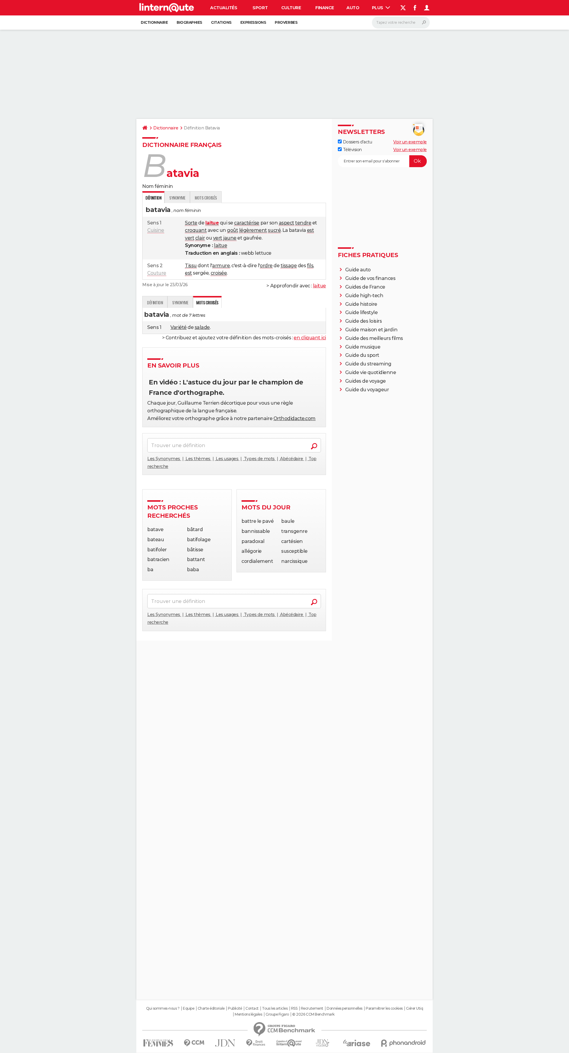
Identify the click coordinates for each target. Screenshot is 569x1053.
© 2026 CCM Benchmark (313, 1014)
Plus (378, 7)
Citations (221, 22)
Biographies (189, 22)
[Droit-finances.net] (255, 1043)
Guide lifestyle (361, 312)
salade (202, 327)
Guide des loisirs (363, 321)
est (310, 230)
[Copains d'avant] (289, 1043)
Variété (178, 327)
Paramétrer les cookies (384, 1008)
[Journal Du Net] (225, 1043)
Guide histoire (361, 304)
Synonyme (177, 197)
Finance (324, 7)
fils (310, 265)
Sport (260, 7)
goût (232, 230)
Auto (352, 7)
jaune (229, 238)
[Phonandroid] (403, 1043)
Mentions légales (248, 1014)
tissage (289, 265)
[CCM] (194, 1043)
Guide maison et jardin (371, 329)
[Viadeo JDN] (322, 1043)
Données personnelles (344, 1008)
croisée (219, 273)
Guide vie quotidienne (370, 372)
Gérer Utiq (414, 1008)
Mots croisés (206, 197)
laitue (220, 245)
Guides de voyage (365, 381)
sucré (274, 230)
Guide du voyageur (367, 389)
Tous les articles (274, 1008)
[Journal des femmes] (158, 1043)
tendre (303, 223)
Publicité (235, 1008)
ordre (266, 265)
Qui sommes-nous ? (163, 1008)
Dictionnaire (154, 22)
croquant (196, 230)
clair (200, 238)
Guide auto (358, 270)
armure (221, 265)
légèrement (253, 230)
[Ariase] (356, 1043)
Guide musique (363, 347)
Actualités (223, 7)
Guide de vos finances (370, 278)
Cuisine (155, 230)
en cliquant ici (310, 338)
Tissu (191, 265)
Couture (156, 273)
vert (189, 238)
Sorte (191, 223)
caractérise (246, 223)
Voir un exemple (410, 142)
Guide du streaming (368, 364)
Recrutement (312, 1008)
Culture (291, 7)
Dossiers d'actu (357, 142)
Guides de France (365, 287)
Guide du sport (362, 355)
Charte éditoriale (211, 1008)
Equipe (188, 1008)
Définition (155, 302)
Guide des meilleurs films (374, 338)
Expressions (253, 22)
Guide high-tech (364, 295)
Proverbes (286, 22)
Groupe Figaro (277, 1014)
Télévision (352, 149)
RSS (294, 1008)
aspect (286, 223)
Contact (252, 1008)
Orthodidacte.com (295, 418)
